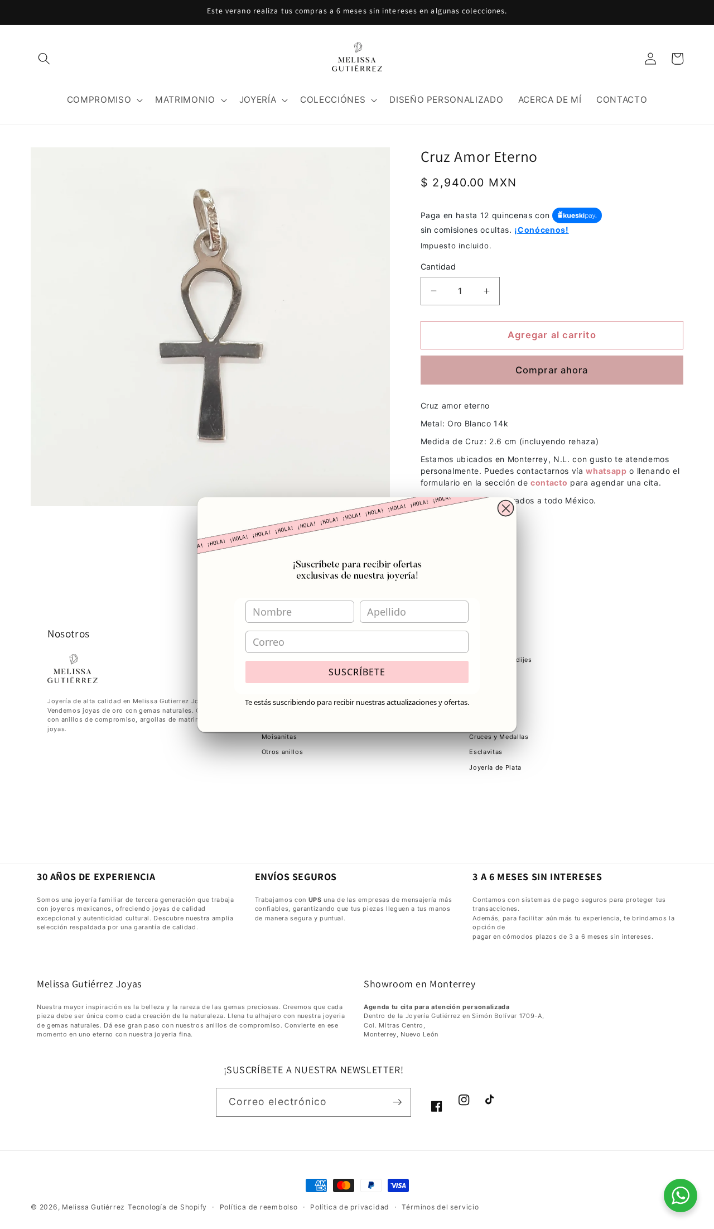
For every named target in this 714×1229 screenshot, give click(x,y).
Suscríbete (357, 672)
